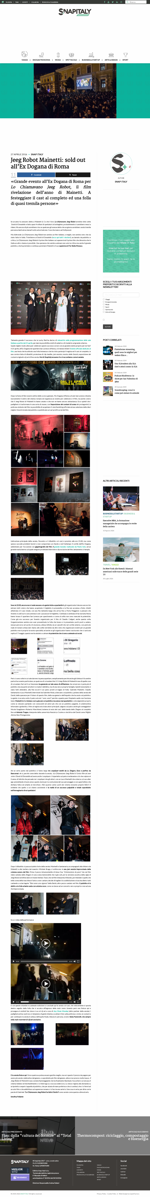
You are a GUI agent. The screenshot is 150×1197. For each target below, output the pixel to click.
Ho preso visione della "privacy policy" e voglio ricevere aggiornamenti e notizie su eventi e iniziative (121, 321)
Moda (58, 60)
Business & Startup (91, 60)
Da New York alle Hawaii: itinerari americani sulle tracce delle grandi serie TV (120, 571)
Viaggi (25, 60)
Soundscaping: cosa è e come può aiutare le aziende (127, 392)
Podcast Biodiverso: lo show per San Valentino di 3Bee (126, 378)
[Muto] (75, 961)
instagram (124, 1178)
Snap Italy (121, 181)
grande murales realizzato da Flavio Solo (70, 547)
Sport (125, 60)
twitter (123, 1172)
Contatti (25, 2)
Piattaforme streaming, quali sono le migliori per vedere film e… (126, 352)
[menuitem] (9, 2)
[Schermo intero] (78, 961)
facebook (124, 1166)
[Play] (14, 961)
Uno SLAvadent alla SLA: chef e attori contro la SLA (126, 365)
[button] (46, 943)
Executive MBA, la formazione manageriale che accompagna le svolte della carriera (120, 523)
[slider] (44, 961)
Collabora (35, 2)
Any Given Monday (61, 1011)
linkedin (123, 1175)
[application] (46, 943)
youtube (123, 1168)
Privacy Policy (101, 1194)
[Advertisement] (75, 34)
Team (17, 2)
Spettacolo (71, 60)
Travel (106, 564)
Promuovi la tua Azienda (50, 2)
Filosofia (9, 2)
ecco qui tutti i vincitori (61, 237)
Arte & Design (111, 60)
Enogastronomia (41, 60)
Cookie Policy (111, 1194)
